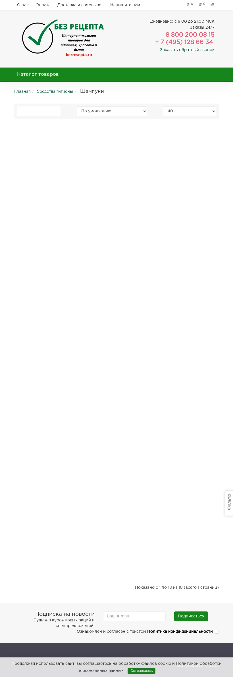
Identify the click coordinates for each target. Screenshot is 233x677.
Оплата (43, 5)
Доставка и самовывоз (80, 5)
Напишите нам (125, 5)
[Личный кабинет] (213, 5)
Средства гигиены (55, 91)
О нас (23, 5)
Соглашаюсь (141, 670)
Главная (22, 91)
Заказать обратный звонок (187, 50)
